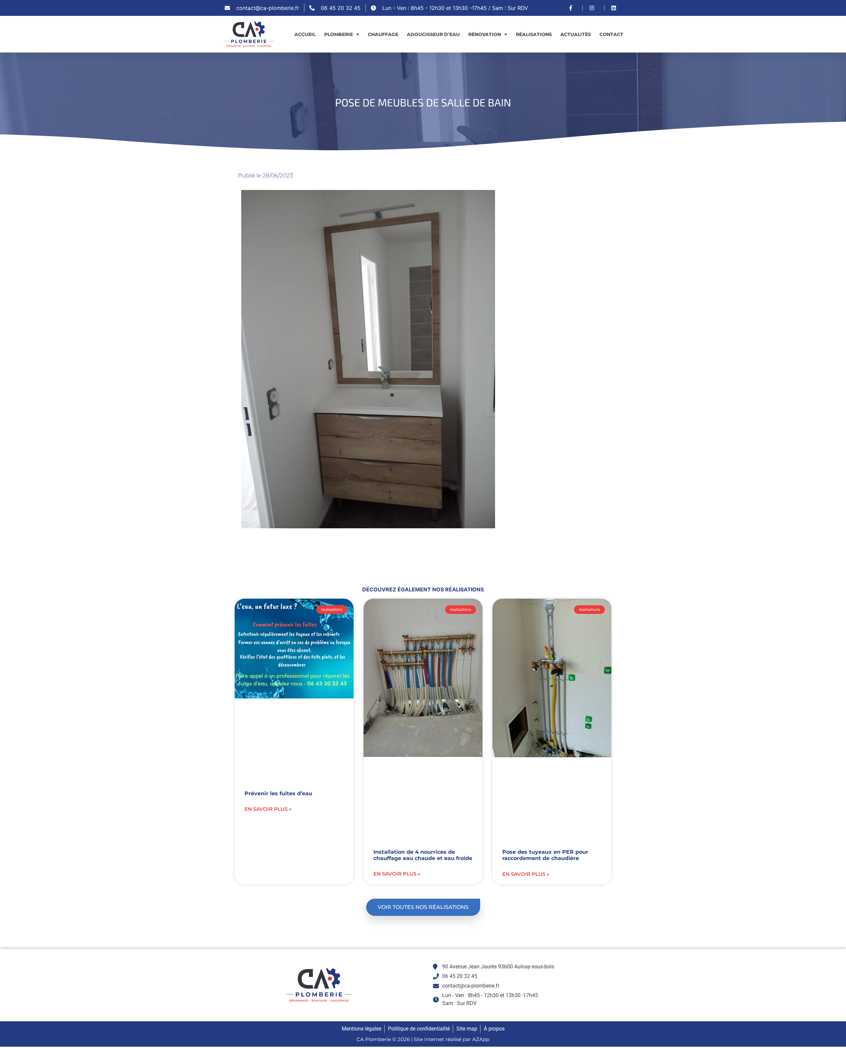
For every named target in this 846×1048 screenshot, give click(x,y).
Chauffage (383, 34)
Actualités (575, 34)
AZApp (480, 1039)
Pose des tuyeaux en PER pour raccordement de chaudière (545, 855)
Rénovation (484, 34)
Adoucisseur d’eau (433, 34)
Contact (611, 34)
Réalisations (534, 34)
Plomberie (338, 34)
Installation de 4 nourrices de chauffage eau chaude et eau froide (422, 855)
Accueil (305, 34)
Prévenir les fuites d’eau (278, 793)
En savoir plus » (268, 809)
